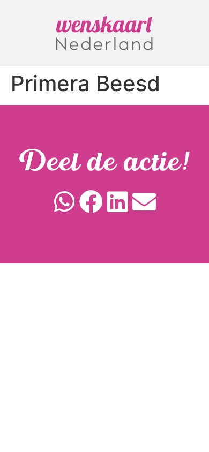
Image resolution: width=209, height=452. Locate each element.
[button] (64, 202)
